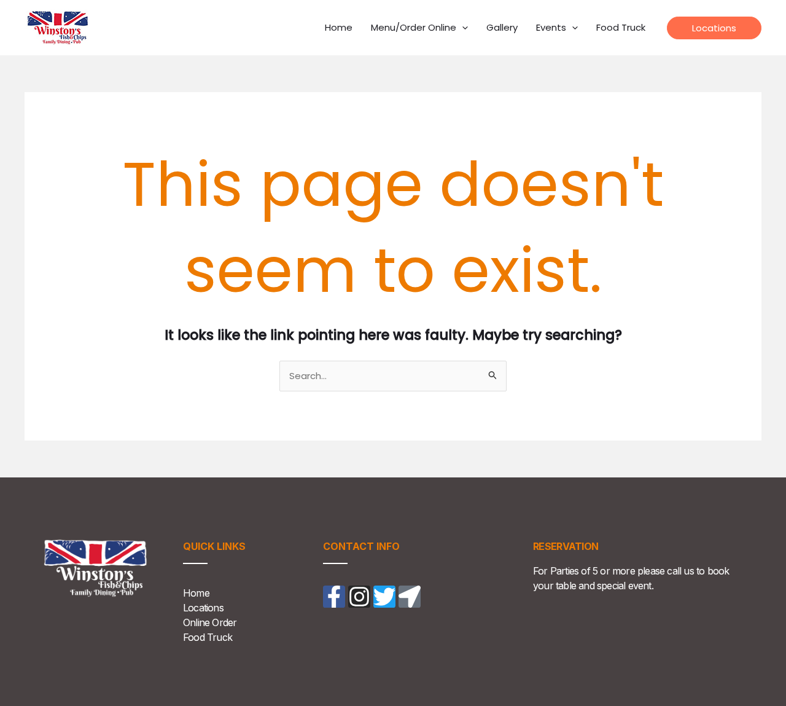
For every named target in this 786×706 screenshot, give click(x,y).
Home (338, 27)
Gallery (502, 27)
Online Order (209, 622)
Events (551, 27)
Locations (203, 608)
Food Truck (620, 27)
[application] (462, 27)
